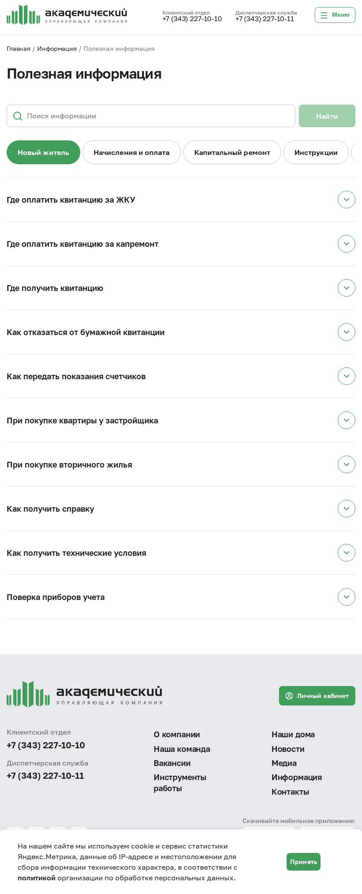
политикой (37, 877)
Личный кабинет (323, 695)
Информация (57, 48)
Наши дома (293, 734)
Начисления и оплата (132, 152)
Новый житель (43, 152)
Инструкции (316, 152)
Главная (18, 48)
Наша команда (182, 749)
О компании (177, 734)
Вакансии (172, 763)
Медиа (284, 763)
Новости (288, 749)
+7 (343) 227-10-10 (192, 19)
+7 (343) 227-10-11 (264, 19)
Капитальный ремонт (232, 152)
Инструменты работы (180, 782)
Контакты (290, 791)
